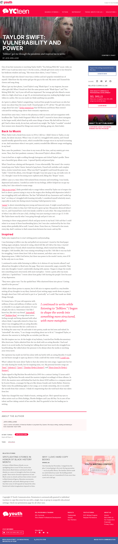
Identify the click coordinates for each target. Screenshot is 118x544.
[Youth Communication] (6, 2)
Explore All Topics (6, 437)
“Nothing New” (11, 315)
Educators (110, 12)
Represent (76, 12)
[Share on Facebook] (110, 81)
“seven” (5, 205)
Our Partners (72, 520)
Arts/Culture (21, 434)
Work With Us (108, 517)
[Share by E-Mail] (101, 81)
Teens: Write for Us (93, 12)
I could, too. (64, 358)
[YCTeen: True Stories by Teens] (16, 10)
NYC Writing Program (90, 515)
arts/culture (11, 442)
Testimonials (72, 515)
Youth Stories (88, 512)
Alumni (106, 515)
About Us (107, 512)
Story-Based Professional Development (48, 517)
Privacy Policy (109, 524)
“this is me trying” (9, 190)
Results (71, 512)
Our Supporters (109, 520)
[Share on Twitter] (106, 81)
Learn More (102, 105)
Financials (107, 522)
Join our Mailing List (14, 532)
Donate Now (102, 73)
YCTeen (65, 12)
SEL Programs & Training (44, 512)
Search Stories (51, 12)
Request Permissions (90, 517)
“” (4, 368)
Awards (70, 517)
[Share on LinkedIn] (97, 81)
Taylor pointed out (26, 108)
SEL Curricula (39, 515)
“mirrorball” (30, 313)
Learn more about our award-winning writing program (100, 127)
